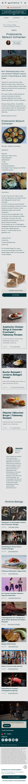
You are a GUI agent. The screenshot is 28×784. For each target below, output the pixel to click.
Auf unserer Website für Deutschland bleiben (14, 780)
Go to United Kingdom (14, 777)
